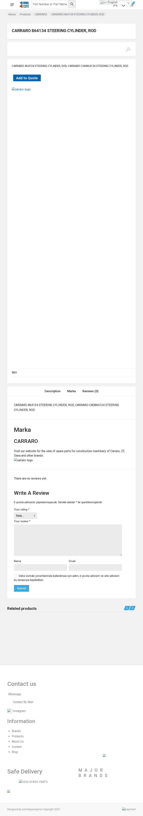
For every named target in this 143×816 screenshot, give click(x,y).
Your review (22, 521)
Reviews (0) (90, 391)
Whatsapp (14, 694)
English (112, 2)
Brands (16, 731)
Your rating (21, 509)
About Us (18, 741)
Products (25, 14)
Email (72, 561)
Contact (17, 747)
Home (12, 14)
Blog (15, 752)
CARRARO (41, 14)
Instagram (19, 711)
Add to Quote (27, 78)
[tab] (52, 391)
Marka (71, 391)
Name (17, 561)
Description (53, 391)
